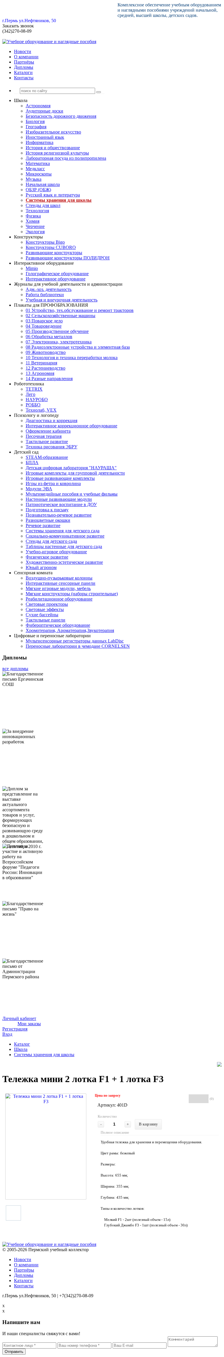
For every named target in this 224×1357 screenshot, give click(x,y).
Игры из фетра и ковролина (53, 483)
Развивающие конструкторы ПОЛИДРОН (68, 257)
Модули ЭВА (39, 488)
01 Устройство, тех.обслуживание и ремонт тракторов (80, 310)
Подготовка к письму (47, 509)
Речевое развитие (43, 525)
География (36, 126)
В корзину (148, 1124)
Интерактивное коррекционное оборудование (71, 425)
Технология (37, 210)
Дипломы (23, 67)
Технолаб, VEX (41, 410)
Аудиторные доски (44, 110)
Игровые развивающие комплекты (60, 478)
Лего (30, 394)
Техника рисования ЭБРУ (51, 446)
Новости (22, 51)
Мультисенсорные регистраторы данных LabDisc (75, 640)
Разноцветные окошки (48, 520)
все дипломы (15, 668)
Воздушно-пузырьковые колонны (59, 577)
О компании (26, 56)
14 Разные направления (49, 378)
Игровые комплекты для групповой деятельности (75, 473)
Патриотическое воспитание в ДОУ (61, 504)
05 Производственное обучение (57, 331)
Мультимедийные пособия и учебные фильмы (72, 493)
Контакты (24, 77)
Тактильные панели (45, 619)
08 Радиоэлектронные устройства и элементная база (78, 347)
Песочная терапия (44, 436)
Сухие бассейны (42, 614)
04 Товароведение (44, 326)
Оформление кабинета (48, 431)
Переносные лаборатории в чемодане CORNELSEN (78, 646)
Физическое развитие (47, 556)
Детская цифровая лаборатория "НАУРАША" (71, 467)
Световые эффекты (45, 609)
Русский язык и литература (53, 194)
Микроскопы (39, 173)
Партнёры (24, 61)
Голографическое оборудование (57, 273)
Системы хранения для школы (59, 200)
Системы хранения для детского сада (62, 530)
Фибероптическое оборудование (58, 625)
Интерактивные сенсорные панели (60, 583)
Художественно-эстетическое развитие (64, 562)
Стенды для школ (43, 205)
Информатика (39, 142)
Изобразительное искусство (53, 131)
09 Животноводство (46, 352)
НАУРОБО (37, 399)
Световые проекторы (47, 604)
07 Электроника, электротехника (59, 341)
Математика (38, 163)
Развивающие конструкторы (54, 252)
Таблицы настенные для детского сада (64, 546)
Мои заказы (29, 1023)
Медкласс (35, 168)
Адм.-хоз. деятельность (48, 289)
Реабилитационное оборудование (59, 598)
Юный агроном (41, 567)
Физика (33, 215)
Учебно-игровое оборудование (56, 551)
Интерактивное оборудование (55, 278)
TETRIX (34, 389)
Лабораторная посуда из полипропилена (66, 158)
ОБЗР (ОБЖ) (38, 189)
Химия (32, 221)
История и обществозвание (53, 147)
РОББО (33, 404)
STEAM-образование (47, 457)
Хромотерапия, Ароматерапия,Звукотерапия (70, 630)
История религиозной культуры (57, 152)
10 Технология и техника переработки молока (72, 357)
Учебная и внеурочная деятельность (61, 299)
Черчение (35, 226)
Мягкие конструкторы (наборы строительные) (72, 593)
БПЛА (32, 462)
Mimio (32, 268)
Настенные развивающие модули (59, 499)
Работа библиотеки (45, 294)
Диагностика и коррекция (51, 420)
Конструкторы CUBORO (51, 247)
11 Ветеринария (41, 362)
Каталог (22, 1044)
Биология (35, 121)
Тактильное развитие (47, 441)
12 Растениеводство (45, 368)
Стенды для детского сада (51, 541)
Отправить (14, 1351)
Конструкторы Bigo (45, 242)
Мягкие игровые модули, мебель (58, 588)
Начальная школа (43, 184)
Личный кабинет (19, 1018)
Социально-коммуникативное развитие (65, 535)
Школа (20, 1049)
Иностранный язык (45, 137)
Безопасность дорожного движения (61, 116)
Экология (35, 231)
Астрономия (38, 105)
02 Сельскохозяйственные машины (60, 315)
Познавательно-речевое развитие (59, 514)
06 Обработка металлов (49, 336)
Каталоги (23, 72)
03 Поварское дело (44, 320)
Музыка (33, 179)
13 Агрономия (40, 373)
